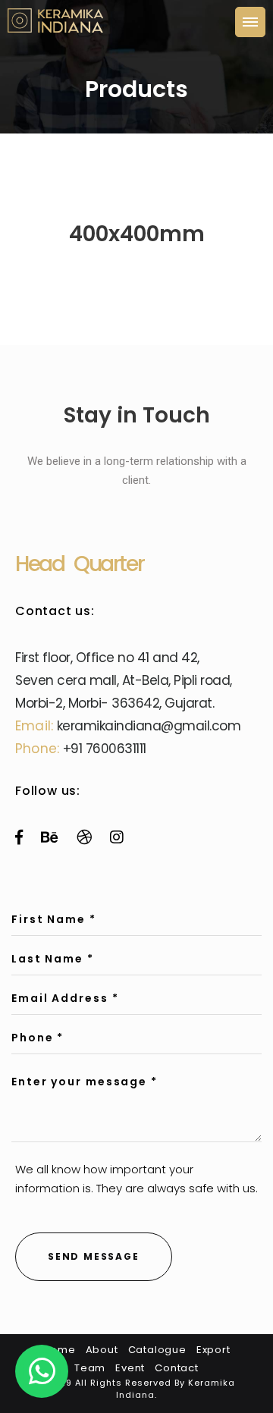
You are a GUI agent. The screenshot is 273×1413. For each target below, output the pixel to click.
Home (58, 1349)
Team (89, 1368)
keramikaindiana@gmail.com (149, 726)
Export (213, 1349)
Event (130, 1368)
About (102, 1349)
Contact (177, 1368)
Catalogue (157, 1349)
